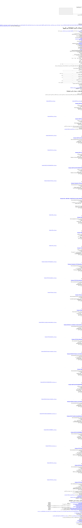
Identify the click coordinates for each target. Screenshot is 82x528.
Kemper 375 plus (78, 294)
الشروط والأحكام (79, 515)
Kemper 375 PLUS (78, 448)
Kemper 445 (79, 232)
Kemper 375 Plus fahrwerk (77, 339)
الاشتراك (80, 128)
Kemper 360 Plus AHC (77, 137)
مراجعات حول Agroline (64, 515)
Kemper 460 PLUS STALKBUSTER (75, 167)
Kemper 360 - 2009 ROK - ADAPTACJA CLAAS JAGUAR (71, 198)
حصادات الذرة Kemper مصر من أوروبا (54, 511)
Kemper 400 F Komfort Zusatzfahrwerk (74, 416)
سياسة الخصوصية (74, 515)
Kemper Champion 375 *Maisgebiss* (75, 264)
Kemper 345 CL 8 (78, 152)
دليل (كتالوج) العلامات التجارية (57, 515)
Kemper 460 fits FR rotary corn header (74, 353)
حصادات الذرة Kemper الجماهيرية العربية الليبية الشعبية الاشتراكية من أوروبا (71, 511)
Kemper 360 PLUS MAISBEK (76, 432)
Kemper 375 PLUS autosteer (76, 280)
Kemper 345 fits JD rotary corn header (74, 401)
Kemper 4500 (79, 310)
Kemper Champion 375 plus (76, 183)
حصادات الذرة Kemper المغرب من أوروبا (43, 511)
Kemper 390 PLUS (78, 465)
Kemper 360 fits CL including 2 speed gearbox (73, 324)
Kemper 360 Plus (78, 103)
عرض (81, 86)
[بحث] (66, 11)
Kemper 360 (79, 217)
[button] (41, 19)
